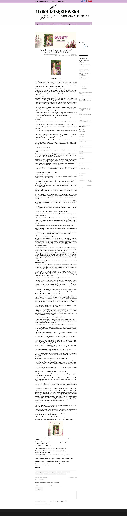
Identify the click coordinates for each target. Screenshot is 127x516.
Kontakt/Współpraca (44, 1)
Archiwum (53, 1)
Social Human (81, 175)
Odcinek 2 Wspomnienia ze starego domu (85, 65)
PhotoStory (81, 163)
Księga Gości (70, 24)
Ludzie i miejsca (82, 158)
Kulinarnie (81, 151)
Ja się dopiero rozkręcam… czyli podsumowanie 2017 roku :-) (84, 70)
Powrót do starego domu (84, 168)
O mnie (36, 1)
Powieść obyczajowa (66, 472)
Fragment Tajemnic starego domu (41, 472)
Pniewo (59, 472)
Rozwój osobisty (82, 170)
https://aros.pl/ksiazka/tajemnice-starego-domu (50, 445)
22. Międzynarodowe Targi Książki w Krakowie (85, 74)
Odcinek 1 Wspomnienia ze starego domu (85, 61)
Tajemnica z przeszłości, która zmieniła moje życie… (84, 78)
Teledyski (49, 24)
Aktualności (41, 24)
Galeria (52, 24)
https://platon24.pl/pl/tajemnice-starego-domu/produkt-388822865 (57, 458)
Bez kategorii (81, 139)
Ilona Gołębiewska (49, 54)
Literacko (62, 55)
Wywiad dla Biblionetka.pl (72, 477)
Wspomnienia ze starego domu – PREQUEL (86, 181)
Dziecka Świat (57, 24)
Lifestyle (81, 153)
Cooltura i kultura (82, 141)
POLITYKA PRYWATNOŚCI (62, 1)
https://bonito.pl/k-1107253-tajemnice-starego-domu (53, 448)
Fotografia (81, 146)
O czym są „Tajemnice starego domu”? (41, 477)
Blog (37, 24)
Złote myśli (81, 187)
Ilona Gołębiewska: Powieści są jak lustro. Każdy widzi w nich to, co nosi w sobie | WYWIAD (85, 108)
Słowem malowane (64, 24)
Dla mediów (76, 24)
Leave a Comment (74, 54)
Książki (45, 24)
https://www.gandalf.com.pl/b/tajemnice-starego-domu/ (55, 461)
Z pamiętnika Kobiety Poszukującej (70, 55)
